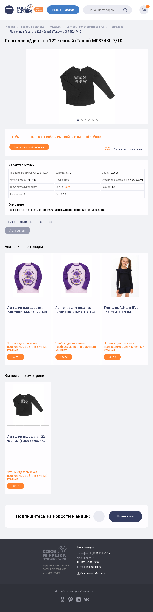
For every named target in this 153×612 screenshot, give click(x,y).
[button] (78, 120)
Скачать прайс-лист (92, 573)
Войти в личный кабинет (29, 147)
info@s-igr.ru (93, 566)
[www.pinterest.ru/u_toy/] (62, 599)
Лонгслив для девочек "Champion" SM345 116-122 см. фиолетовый (75, 310)
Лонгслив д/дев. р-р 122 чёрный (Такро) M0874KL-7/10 (26, 438)
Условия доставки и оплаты (129, 149)
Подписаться (125, 516)
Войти (15, 357)
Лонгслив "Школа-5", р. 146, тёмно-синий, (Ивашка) (121, 310)
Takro (67, 187)
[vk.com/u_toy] (86, 599)
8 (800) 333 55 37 (100, 553)
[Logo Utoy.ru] (30, 9)
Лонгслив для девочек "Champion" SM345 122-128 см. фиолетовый (27, 310)
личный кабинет (90, 137)
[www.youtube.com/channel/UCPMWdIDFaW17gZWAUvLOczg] (78, 599)
